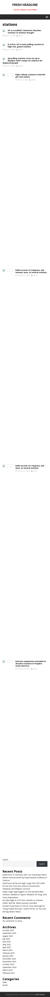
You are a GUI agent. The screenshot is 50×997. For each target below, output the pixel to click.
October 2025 (8, 930)
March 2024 (7, 970)
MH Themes (40, 994)
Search (5, 859)
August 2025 (8, 936)
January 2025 (8, 956)
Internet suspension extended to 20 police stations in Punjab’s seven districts (30, 663)
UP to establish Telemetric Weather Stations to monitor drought (24, 31)
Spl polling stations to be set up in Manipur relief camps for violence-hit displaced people (22, 60)
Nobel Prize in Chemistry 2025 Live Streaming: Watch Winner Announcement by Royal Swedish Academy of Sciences (25, 878)
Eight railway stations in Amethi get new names (30, 75)
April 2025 (7, 947)
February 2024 (8, 973)
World (5, 985)
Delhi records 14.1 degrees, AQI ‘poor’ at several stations (29, 466)
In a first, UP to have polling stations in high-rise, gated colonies (26, 45)
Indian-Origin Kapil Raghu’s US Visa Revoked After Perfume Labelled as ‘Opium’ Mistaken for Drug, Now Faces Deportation (25, 895)
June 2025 (7, 941)
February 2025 (8, 953)
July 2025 (6, 939)
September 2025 (9, 933)
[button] (46, 17)
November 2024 (9, 961)
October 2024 (8, 964)
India (5, 982)
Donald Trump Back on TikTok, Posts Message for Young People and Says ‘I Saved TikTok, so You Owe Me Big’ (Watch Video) (24, 909)
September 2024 (9, 967)
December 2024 (9, 959)
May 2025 (7, 944)
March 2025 (7, 950)
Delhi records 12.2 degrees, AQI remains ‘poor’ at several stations (31, 271)
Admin (20, 36)
